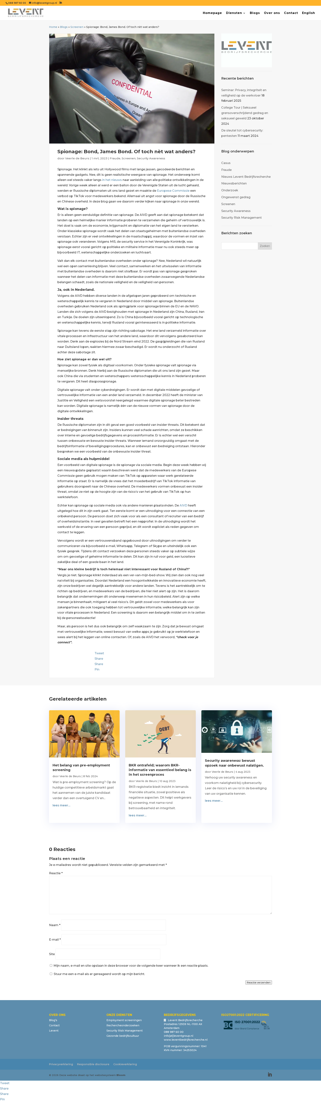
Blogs (255, 13)
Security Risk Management (241, 217)
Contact (291, 13)
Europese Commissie (173, 190)
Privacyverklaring (61, 1064)
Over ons (272, 13)
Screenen (76, 27)
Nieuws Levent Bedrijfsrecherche (246, 176)
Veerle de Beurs (77, 158)
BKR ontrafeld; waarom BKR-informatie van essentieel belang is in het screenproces (160, 770)
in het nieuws (112, 180)
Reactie (56, 873)
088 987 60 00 (17, 2)
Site (52, 954)
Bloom (120, 1075)
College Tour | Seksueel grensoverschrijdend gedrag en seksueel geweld (244, 113)
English (308, 13)
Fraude (115, 158)
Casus (226, 163)
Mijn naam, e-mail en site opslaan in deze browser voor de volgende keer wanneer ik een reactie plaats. (131, 965)
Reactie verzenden (258, 982)
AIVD (183, 505)
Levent (54, 1030)
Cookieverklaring (125, 1064)
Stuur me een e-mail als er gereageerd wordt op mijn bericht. (99, 974)
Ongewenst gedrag (235, 197)
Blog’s (53, 1020)
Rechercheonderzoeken (122, 1025)
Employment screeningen (124, 1020)
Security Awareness (151, 158)
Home (53, 27)
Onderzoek (229, 190)
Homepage (212, 13)
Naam (54, 925)
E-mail (55, 939)
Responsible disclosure (93, 1064)
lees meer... (61, 805)
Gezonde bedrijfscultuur (122, 1035)
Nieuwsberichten (234, 183)
